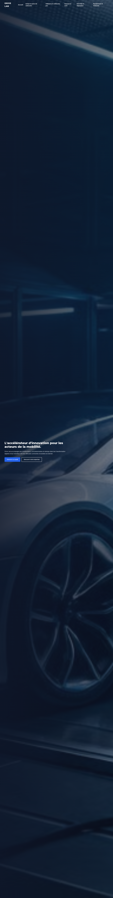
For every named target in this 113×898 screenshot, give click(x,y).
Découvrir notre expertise (32, 459)
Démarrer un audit (12, 459)
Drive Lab (8, 4)
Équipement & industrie (98, 5)
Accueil (20, 5)
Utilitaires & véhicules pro (53, 5)
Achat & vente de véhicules (31, 5)
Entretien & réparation (80, 5)
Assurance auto (67, 5)
